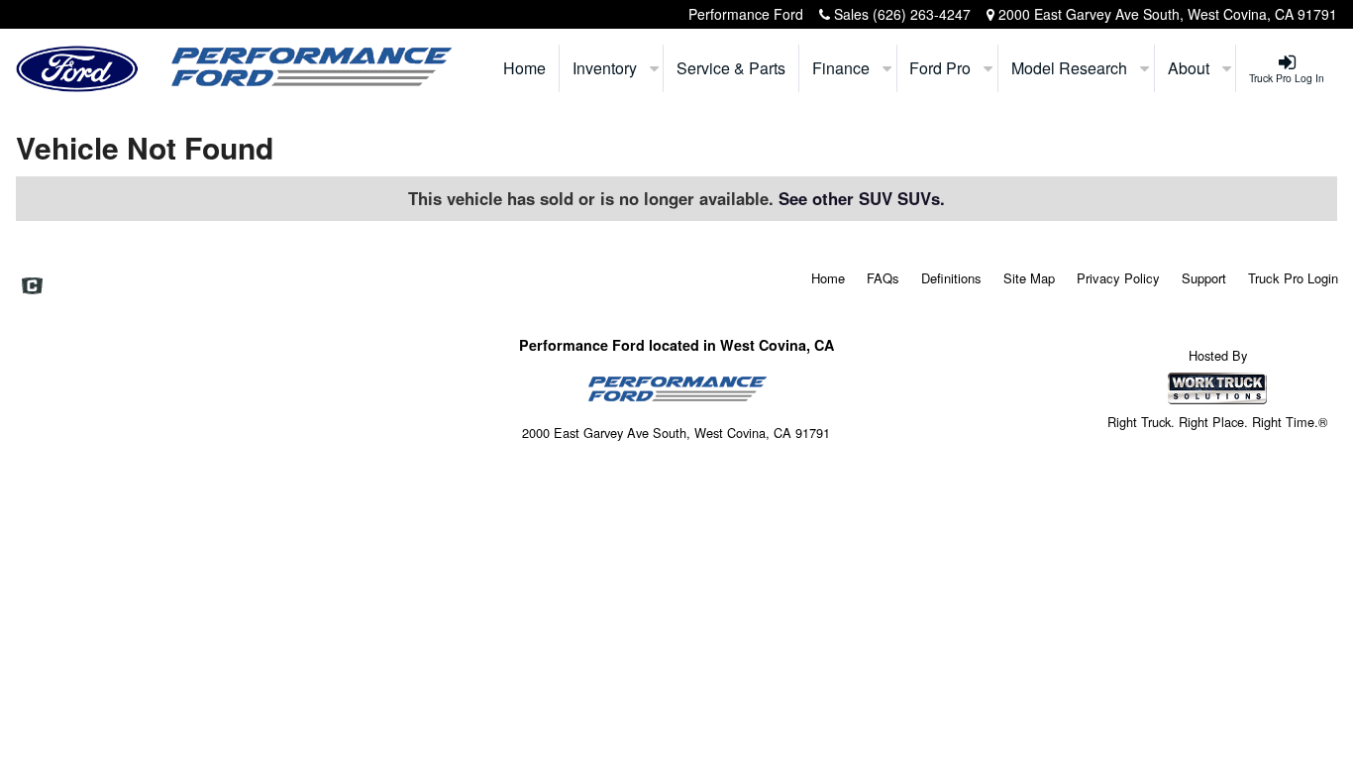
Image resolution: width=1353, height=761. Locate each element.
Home (524, 67)
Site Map (1029, 278)
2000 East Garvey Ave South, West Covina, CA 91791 (1167, 14)
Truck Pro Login (1293, 278)
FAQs (883, 278)
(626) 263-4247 (922, 14)
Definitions (951, 278)
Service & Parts (730, 67)
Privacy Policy (1118, 278)
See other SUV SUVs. (862, 198)
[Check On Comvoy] (32, 287)
